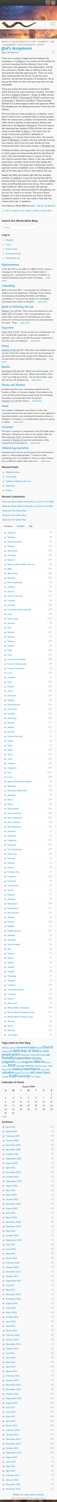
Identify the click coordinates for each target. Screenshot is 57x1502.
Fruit (9, 673)
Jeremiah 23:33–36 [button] (11, 371)
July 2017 (10, 1285)
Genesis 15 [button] (18, 440)
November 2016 (13, 1299)
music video (47, 1066)
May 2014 (10, 1362)
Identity (10, 723)
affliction (5, 1048)
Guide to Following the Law (18, 306)
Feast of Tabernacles (17, 664)
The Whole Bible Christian (18, 11)
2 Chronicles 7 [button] (8, 100)
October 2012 (12, 1448)
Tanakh (10, 967)
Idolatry (10, 727)
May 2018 (10, 1253)
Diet (9, 628)
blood (38, 1048)
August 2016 (12, 1303)
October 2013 (12, 1394)
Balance (11, 560)
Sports (10, 958)
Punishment (9, 44)
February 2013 (13, 1430)
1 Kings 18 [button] (35, 94)
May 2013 (10, 1416)
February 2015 (13, 1335)
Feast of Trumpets (15, 668)
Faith (9, 650)
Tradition (11, 985)
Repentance (13, 908)
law (37, 1061)
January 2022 (12, 1199)
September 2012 (13, 1453)
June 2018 (11, 1249)
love (12, 1065)
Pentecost (12, 854)
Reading (11, 899)
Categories (8, 526)
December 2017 (13, 1272)
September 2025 (13, 1158)
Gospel (10, 686)
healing (33, 1055)
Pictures (11, 858)
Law (52, 41)
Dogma (10, 641)
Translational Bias (15, 989)
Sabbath (11, 935)
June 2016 (11, 1308)
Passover (11, 845)
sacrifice (36, 210)
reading (17, 1069)
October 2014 (12, 1348)
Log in (9, 244)
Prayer (10, 867)
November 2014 (13, 1344)
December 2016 (13, 1294)
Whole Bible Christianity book (20, 1012)
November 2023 (13, 1172)
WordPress (26, 1498)
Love (9, 777)
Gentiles (11, 677)
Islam (9, 745)
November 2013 (13, 1389)
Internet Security (15, 736)
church (47, 1047)
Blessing (11, 578)
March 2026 (11, 1131)
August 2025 (12, 1163)
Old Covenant (13, 822)
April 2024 (10, 1167)
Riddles (10, 926)
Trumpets (11, 994)
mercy (29, 1065)
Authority (11, 555)
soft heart (36, 1072)
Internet (11, 732)
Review (10, 917)
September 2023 (13, 1181)
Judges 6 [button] (16, 94)
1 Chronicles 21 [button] (25, 97)
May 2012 (10, 1466)
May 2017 (10, 1290)
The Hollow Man (18, 510)
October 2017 (12, 1276)
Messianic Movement (17, 790)
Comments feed (13, 253)
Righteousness (26, 44)
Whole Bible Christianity (18, 1008)
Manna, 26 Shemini (46, 205)
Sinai (27, 1073)
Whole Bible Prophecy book (20, 1017)
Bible (9, 569)
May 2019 (10, 1231)
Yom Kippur (12, 1035)
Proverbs (11, 881)
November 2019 (13, 1226)
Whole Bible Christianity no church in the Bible (32, 501)
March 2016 (11, 1312)
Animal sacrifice (14, 542)
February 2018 (13, 1262)
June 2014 (11, 1357)
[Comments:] (53, 52)
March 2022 (11, 1195)
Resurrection (13, 913)
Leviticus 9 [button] (21, 61)
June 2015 (11, 1321)
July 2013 (10, 1407)
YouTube (48, 2)
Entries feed (11, 249)
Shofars (11, 953)
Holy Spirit (12, 709)
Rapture (11, 894)
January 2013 (12, 1434)
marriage (20, 1066)
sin (23, 1073)
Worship (11, 1030)
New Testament (14, 818)
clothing (5, 1051)
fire (23, 210)
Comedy (11, 600)
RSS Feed (53, 2)
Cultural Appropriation (15, 448)
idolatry (37, 1058)
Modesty (11, 795)
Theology (11, 976)
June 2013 (11, 1412)
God (9, 682)
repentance (31, 1069)
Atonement (12, 551)
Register (10, 240)
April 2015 (10, 1326)
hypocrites (23, 1058)
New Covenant (14, 813)
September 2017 (13, 1281)
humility (8, 1058)
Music (10, 799)
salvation (8, 1072)
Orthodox (11, 836)
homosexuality (43, 1055)
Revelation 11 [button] (8, 137)
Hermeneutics (13, 704)
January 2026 (12, 1140)
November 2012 (13, 1443)
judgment (8, 1062)
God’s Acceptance (17, 48)
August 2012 (12, 1457)
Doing (5, 345)
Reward (11, 922)
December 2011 (13, 1484)
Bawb (5, 510)
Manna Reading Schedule (19, 781)
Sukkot (10, 962)
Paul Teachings (14, 849)
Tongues (11, 980)
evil (10, 1051)
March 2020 (11, 1217)
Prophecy (11, 876)
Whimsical (12, 1003)
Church (10, 591)
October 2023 (12, 1177)
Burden (6, 366)
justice (18, 1062)
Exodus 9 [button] (32, 125)
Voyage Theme (39, 1498)
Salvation (11, 940)
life (43, 1062)
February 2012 (13, 1475)
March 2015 (11, 1330)
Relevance (12, 903)
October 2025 (12, 1154)
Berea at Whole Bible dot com (18, 41)
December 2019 (13, 1222)
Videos (10, 998)
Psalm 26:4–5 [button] (8, 332)
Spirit (46, 1072)
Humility (11, 713)
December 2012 (13, 1439)
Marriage (11, 786)
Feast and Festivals (16, 659)
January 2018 (12, 1267)
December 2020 (13, 1204)
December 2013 (13, 1385)
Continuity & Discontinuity (19, 609)
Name (10, 804)
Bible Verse (12, 573)
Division (11, 632)
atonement (23, 1047)
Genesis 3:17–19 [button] (10, 401)
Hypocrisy (12, 718)
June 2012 (11, 1462)
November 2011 (13, 1489)
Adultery (11, 537)
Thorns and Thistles (13, 385)
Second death (13, 944)
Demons (11, 623)
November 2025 (13, 1149)
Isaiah (10, 741)
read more (42, 301)
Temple (10, 971)
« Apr (4, 1116)
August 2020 (12, 1208)
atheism (13, 1048)
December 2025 (13, 1145)
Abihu (7, 210)
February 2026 (13, 1136)
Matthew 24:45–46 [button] (10, 350)
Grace (10, 691)
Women (11, 1021)
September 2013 (13, 1398)
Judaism (11, 763)
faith (16, 1051)
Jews (9, 759)
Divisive (10, 637)
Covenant (7, 427)
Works (40, 44)
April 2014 (10, 1367)
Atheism (11, 546)
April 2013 (10, 1421)
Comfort (11, 605)
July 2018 (10, 1244)
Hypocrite (7, 327)
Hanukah (11, 695)
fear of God (30, 1051)
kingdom (27, 1062)
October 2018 (12, 1235)
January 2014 (12, 1380)
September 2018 (13, 1240)
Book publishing (14, 582)
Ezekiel (10, 646)
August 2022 (12, 1186)
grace (16, 1054)
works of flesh (46, 210)
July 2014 (10, 1353)
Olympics (11, 831)
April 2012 (10, 1471)
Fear (9, 655)
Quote (10, 890)
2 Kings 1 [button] (26, 131)
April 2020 (10, 1213)
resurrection (45, 1070)
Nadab (28, 210)
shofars (18, 1073)
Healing (10, 700)
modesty (37, 1066)
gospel (6, 1054)
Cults (9, 614)
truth (13, 1076)
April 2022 (10, 1190)
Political (10, 863)
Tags (31, 526)
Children (11, 587)
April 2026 (10, 1127)
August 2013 (12, 1403)
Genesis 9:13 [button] (14, 437)
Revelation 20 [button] (48, 145)
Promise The (13, 872)
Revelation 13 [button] (16, 139)
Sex (9, 949)
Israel (5, 406)
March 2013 (11, 1425)
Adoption (11, 533)
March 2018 (11, 1258)
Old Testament (14, 827)
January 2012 (12, 1480)
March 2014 (11, 1371)
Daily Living (12, 618)
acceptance (16, 210)
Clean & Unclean (15, 596)
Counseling (8, 285)
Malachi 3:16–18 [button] (9, 311)
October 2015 (12, 1317)
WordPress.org (13, 258)
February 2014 (13, 1376)
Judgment (42, 41)
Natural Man (13, 808)
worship (24, 1076)
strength (5, 1077)
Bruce (16, 52)
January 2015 (12, 1339)
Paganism (12, 840)
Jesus (10, 754)
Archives (21, 526)
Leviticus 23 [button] (7, 275)
